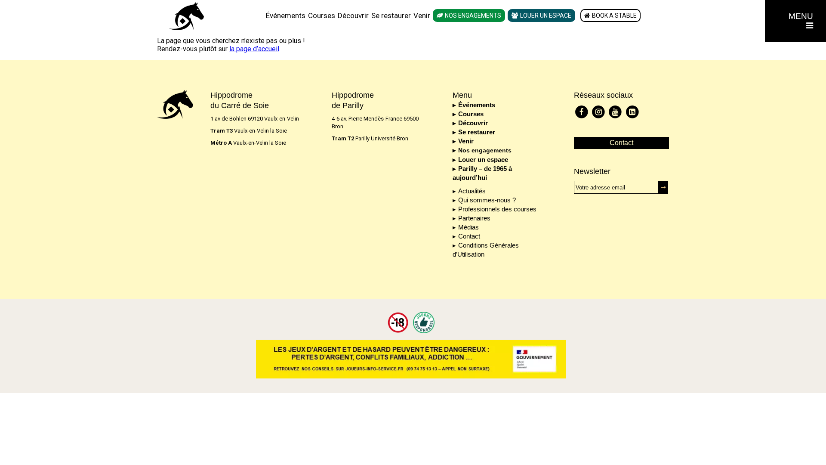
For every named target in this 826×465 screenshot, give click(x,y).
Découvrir (353, 15)
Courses (321, 15)
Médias (468, 227)
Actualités (472, 191)
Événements (285, 15)
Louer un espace (545, 15)
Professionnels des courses (497, 209)
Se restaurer (391, 15)
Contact (469, 236)
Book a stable (614, 15)
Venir (421, 15)
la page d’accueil (254, 49)
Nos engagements (473, 15)
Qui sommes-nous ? (487, 200)
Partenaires (474, 218)
